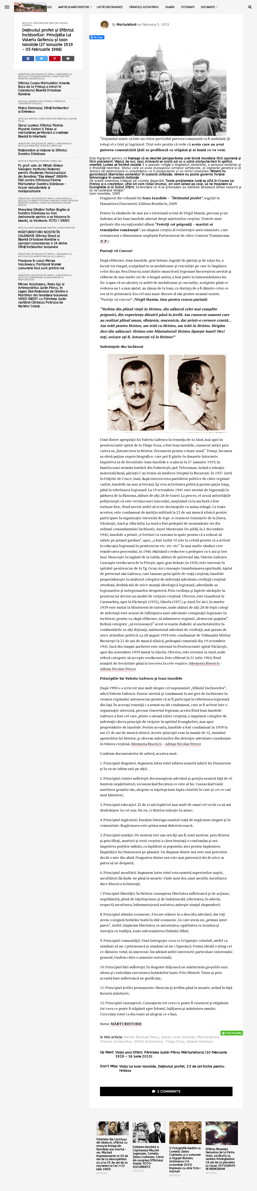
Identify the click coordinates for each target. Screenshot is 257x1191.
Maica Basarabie (38, 228)
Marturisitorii (126, 24)
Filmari (33, 200)
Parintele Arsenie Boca (31, 78)
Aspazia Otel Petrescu (41, 101)
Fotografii (187, 7)
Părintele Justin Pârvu (144, 7)
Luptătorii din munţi (110, 7)
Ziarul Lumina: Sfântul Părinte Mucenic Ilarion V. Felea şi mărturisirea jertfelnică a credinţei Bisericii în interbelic (43, 131)
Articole (46, 7)
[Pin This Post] (55, 58)
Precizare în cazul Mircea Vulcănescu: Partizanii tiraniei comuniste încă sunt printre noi (41, 264)
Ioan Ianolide (40, 23)
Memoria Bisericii (204, 663)
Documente (208, 7)
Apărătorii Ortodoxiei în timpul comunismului (45, 74)
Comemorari (36, 277)
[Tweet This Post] (41, 58)
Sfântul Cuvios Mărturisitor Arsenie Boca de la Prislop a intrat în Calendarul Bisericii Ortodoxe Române (44, 88)
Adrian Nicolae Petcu (117, 668)
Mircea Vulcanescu (53, 256)
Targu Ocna (175, 1041)
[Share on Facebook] (28, 58)
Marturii (54, 23)
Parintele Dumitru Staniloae (45, 146)
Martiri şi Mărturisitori (73, 7)
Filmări (169, 7)
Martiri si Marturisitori (55, 76)
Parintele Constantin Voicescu (41, 102)
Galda (166, 1037)
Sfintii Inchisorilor (148, 1041)
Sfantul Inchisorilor (116, 1041)
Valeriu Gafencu (200, 1041)
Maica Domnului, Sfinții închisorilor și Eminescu (43, 109)
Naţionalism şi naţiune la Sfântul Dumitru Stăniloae (42, 152)
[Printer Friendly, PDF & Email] (231, 1032)
